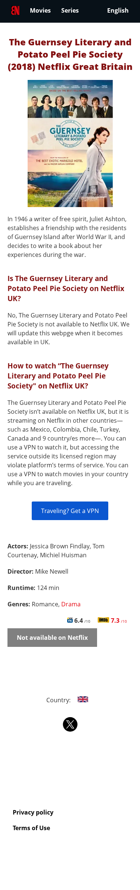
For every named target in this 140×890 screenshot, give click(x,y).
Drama (71, 604)
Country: (59, 700)
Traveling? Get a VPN (70, 511)
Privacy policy (33, 812)
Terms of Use (31, 828)
